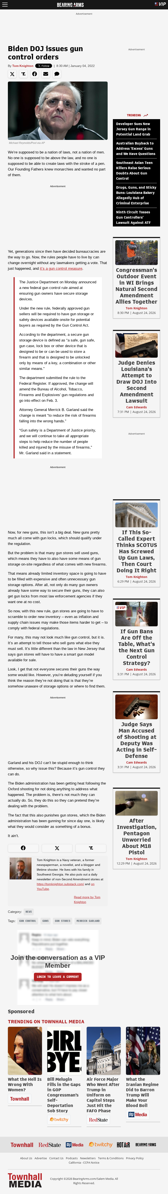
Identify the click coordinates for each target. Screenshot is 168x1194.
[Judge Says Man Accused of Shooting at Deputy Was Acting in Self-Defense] (136, 706)
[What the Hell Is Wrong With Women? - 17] (25, 1051)
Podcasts (72, 1158)
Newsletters (88, 1158)
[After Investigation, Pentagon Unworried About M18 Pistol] (136, 803)
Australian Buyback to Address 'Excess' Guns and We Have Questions (135, 149)
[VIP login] (160, 4)
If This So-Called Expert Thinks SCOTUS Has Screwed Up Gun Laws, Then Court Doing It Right (136, 551)
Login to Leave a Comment (58, 977)
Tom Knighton (22, 66)
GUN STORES (62, 921)
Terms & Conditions (111, 1158)
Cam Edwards (136, 407)
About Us (26, 1158)
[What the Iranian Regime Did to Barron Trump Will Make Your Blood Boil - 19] (143, 1051)
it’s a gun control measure (61, 268)
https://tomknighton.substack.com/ (60, 884)
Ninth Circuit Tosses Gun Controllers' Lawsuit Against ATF (133, 218)
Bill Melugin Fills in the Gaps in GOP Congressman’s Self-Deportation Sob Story (63, 1095)
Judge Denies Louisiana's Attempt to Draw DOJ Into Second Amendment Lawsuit (136, 382)
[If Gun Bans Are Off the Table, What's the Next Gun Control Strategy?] (136, 614)
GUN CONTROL (27, 921)
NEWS (29, 912)
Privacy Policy (135, 1158)
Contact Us (56, 1158)
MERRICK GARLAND (88, 921)
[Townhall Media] (25, 1180)
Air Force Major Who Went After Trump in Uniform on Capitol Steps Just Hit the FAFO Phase (103, 1095)
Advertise (41, 1158)
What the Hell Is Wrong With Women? (25, 1084)
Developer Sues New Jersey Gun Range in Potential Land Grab (133, 129)
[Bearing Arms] (70, 4)
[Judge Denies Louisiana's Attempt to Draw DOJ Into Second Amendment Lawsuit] (136, 345)
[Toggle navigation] (5, 4)
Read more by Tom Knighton (87, 899)
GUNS (45, 921)
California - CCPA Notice (84, 1162)
